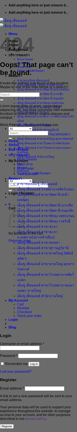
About (14, 145)
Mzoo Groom (25, 59)
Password (8, 356)
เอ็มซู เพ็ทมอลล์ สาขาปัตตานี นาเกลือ (40, 94)
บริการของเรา (19, 155)
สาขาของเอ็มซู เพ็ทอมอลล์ (33, 80)
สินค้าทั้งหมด (18, 149)
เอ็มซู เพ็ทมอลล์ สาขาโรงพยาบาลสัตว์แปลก (43, 143)
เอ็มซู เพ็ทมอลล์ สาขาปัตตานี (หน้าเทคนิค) (43, 89)
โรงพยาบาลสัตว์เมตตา (34, 173)
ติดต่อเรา (15, 178)
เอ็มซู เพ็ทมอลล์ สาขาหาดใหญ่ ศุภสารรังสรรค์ (45, 138)
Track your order (29, 316)
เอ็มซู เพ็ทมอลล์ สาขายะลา (37, 226)
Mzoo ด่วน (25, 164)
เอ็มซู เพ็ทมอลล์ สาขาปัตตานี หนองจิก (40, 98)
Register (7, 426)
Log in (34, 364)
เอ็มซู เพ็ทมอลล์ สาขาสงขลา (34, 125)
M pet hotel (25, 168)
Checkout (24, 312)
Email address (12, 388)
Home (13, 141)
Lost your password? (15, 371)
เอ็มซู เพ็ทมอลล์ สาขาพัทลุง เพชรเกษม (40, 103)
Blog (12, 327)
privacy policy (35, 418)
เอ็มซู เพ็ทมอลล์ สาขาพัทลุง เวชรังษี (43, 221)
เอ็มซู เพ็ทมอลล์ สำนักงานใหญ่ (35, 156)
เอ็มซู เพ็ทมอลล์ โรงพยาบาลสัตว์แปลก (45, 189)
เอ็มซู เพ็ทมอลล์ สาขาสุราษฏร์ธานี (38, 129)
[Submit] (10, 190)
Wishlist (23, 308)
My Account (18, 300)
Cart (20, 304)
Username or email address (22, 344)
